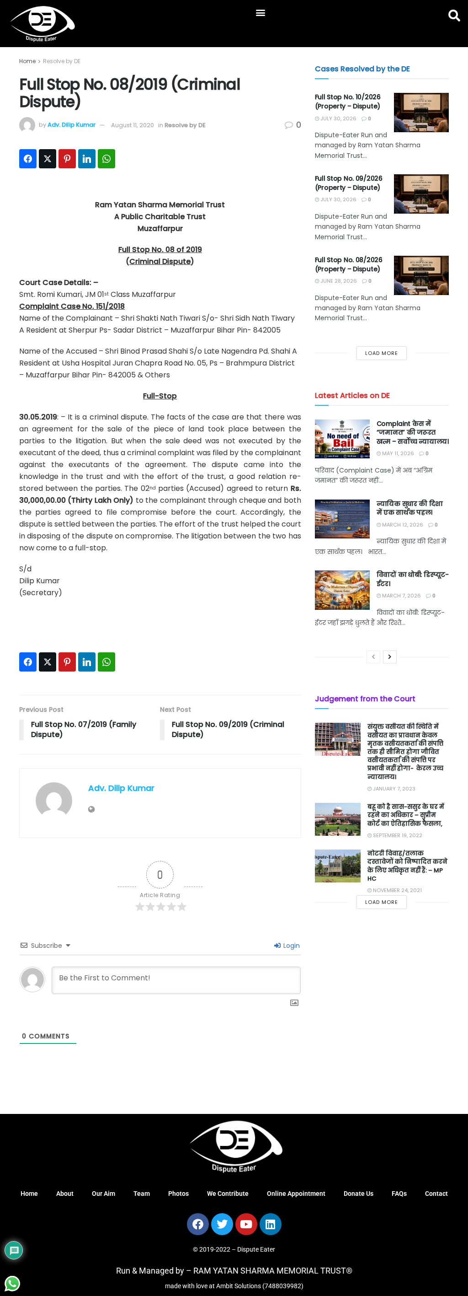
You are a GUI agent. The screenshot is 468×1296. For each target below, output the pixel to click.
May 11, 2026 (397, 453)
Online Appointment (296, 1193)
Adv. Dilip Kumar (72, 125)
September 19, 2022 (397, 835)
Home (27, 61)
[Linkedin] (271, 1224)
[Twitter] (222, 1224)
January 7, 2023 (393, 788)
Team (141, 1193)
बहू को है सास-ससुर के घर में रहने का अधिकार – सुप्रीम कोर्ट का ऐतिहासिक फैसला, (406, 815)
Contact (436, 1193)
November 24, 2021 (397, 890)
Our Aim (103, 1193)
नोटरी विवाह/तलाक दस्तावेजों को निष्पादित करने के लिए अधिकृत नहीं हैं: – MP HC (407, 866)
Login (291, 945)
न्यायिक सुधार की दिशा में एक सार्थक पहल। (410, 508)
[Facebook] (198, 1224)
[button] (260, 12)
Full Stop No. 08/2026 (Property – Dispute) (349, 264)
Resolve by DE (61, 61)
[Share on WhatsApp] (106, 158)
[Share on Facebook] (28, 158)
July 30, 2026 (337, 118)
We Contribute (228, 1193)
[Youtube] (246, 1224)
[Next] (390, 657)
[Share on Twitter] (47, 158)
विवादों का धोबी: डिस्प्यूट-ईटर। (413, 579)
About (65, 1193)
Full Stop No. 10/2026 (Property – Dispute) (348, 101)
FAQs (399, 1193)
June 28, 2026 (338, 281)
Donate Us (358, 1193)
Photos (178, 1193)
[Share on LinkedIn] (87, 158)
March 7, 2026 (401, 595)
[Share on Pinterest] (67, 158)
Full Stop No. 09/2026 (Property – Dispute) (349, 183)
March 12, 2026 (402, 524)
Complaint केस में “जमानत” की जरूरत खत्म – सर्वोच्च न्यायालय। (413, 432)
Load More (381, 353)
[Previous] (373, 657)
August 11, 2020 (132, 125)
